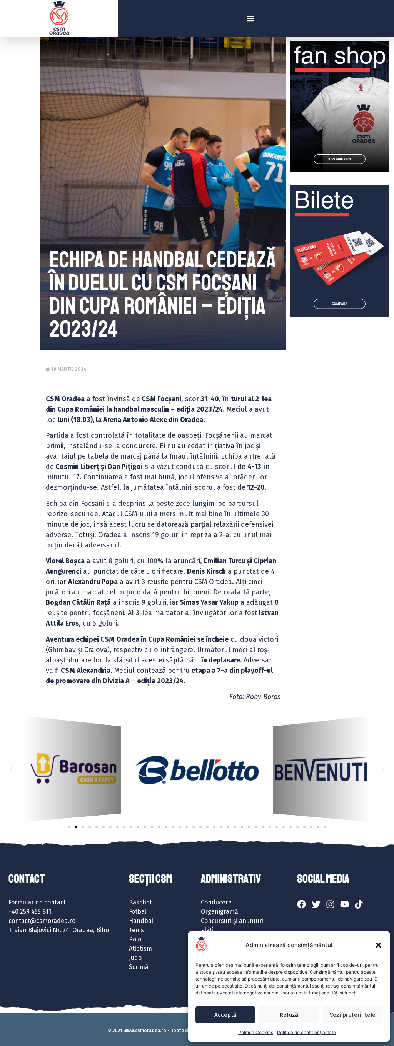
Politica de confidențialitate (306, 1032)
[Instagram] (330, 904)
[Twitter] (316, 904)
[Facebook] (302, 904)
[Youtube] (344, 904)
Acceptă (225, 1014)
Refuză (289, 1014)
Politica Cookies (255, 1032)
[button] (378, 945)
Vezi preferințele (353, 1014)
